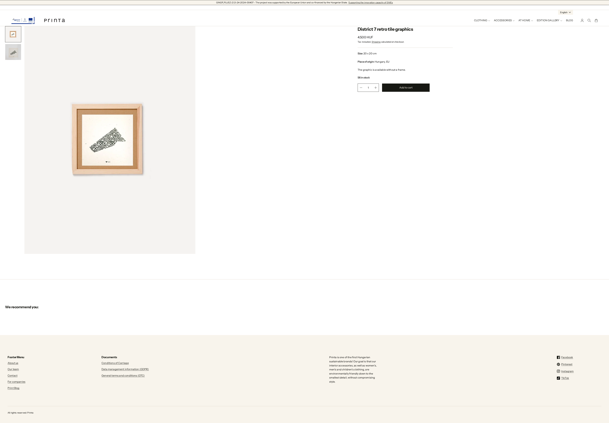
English (563, 12)
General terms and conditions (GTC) (123, 375)
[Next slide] (16, 66)
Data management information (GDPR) (125, 369)
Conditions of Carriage (115, 363)
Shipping (376, 41)
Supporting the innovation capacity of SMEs (370, 2)
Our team (13, 369)
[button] (13, 34)
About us (13, 363)
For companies (16, 381)
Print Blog (14, 388)
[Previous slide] (9, 66)
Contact (12, 375)
